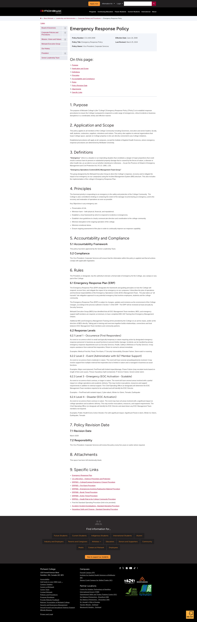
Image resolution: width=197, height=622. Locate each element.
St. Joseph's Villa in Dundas (90, 602)
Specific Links (77, 92)
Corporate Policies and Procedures (89, 18)
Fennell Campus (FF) (87, 572)
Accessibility (44, 579)
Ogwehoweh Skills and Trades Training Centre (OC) (98, 594)
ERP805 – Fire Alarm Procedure (84, 485)
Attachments (76, 89)
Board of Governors (49, 28)
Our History (46, 48)
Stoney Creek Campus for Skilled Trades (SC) (96, 580)
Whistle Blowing (46, 610)
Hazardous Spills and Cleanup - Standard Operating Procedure (95, 509)
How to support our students (97, 557)
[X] (123, 568)
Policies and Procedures (49, 595)
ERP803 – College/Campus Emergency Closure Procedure (93, 482)
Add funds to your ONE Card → (51, 582)
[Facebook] (120, 568)
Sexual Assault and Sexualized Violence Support (57, 607)
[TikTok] (135, 568)
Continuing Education (105, 11)
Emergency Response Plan (82, 475)
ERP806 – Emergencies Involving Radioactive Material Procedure (96, 489)
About (154, 11)
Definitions (76, 72)
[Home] (50, 12)
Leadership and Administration (66, 18)
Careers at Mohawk (47, 587)
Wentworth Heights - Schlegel (90, 607)
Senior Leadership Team (50, 58)
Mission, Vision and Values (51, 39)
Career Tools (44, 589)
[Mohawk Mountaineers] (142, 583)
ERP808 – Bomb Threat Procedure (84, 492)
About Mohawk (48, 18)
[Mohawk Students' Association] (129, 583)
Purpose (75, 65)
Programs (92, 11)
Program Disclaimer (47, 597)
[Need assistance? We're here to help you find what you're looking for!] (190, 615)
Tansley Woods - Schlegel (89, 605)
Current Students (134, 11)
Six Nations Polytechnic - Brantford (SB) (94, 597)
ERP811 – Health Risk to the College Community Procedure (94, 499)
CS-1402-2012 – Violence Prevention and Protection (91, 479)
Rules (74, 82)
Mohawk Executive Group (51, 44)
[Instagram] (127, 568)
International (145, 11)
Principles (75, 75)
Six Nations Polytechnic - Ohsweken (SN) (94, 599)
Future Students (120, 11)
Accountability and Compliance (83, 79)
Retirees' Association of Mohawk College (55, 602)
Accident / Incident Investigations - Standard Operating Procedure (95, 506)
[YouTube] (130, 568)
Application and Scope (80, 68)
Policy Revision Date (79, 85)
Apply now (94, 4)
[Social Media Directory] (137, 568)
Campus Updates (46, 584)
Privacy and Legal (46, 614)
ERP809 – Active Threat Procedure (85, 496)
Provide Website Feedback (49, 600)
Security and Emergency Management (53, 605)
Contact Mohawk (46, 592)
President (45, 53)
